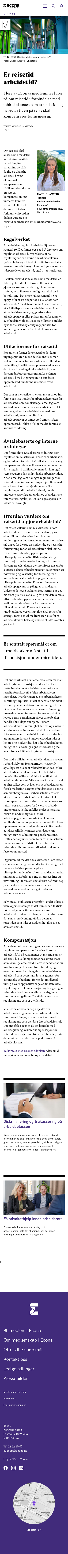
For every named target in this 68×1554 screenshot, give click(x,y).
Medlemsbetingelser (14, 1392)
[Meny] (45, 6)
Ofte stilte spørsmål (23, 1350)
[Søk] (53, 6)
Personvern (9, 1398)
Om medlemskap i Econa (28, 1340)
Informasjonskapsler (14, 1404)
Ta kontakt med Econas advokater (25, 1051)
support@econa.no (15, 1451)
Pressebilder (15, 1378)
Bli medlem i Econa (22, 1330)
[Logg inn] (61, 6)
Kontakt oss (15, 1359)
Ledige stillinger (19, 1369)
